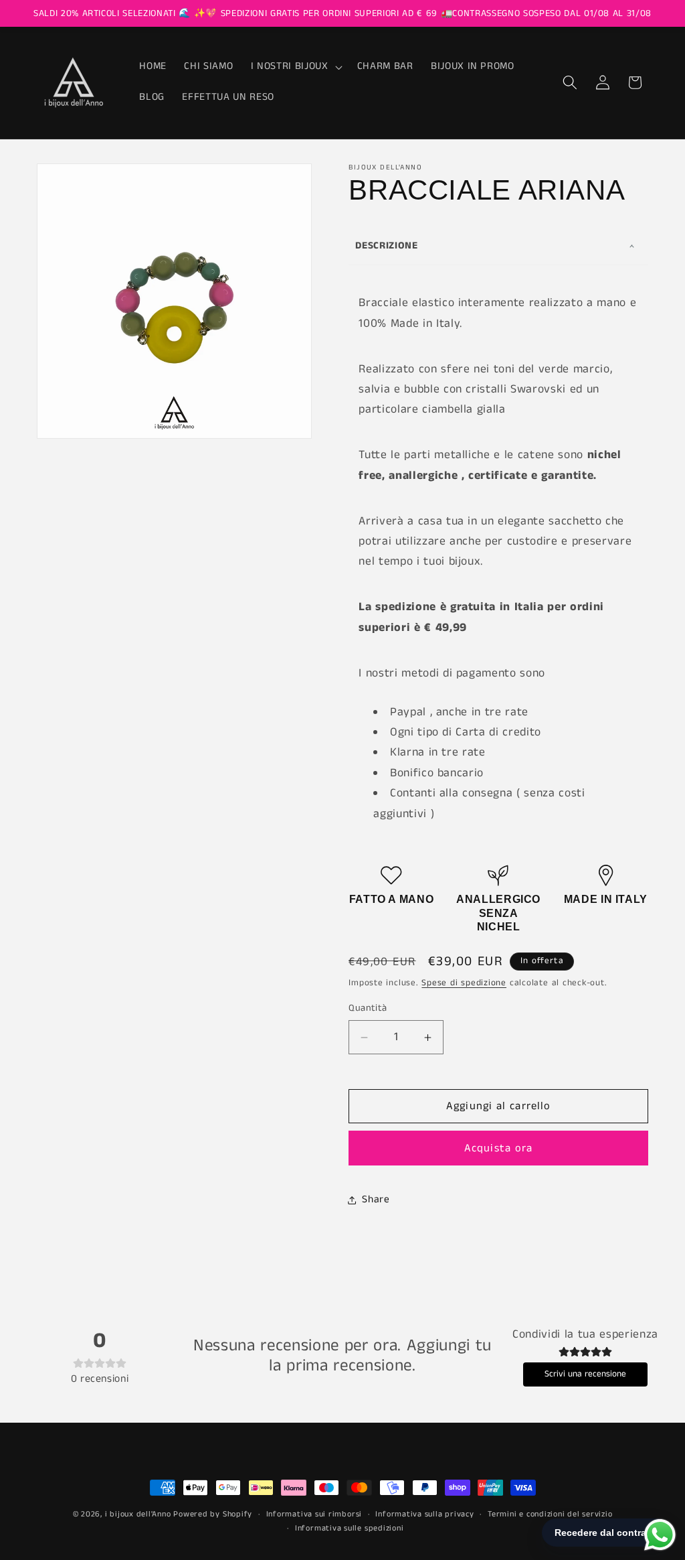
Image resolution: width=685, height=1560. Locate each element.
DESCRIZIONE (386, 245)
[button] (295, 67)
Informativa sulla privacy (424, 1514)
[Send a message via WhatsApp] (660, 1534)
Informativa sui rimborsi (314, 1514)
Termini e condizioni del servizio (550, 1514)
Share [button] (375, 1199)
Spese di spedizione (463, 983)
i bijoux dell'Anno (139, 1514)
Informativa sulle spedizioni (349, 1528)
